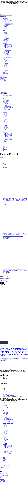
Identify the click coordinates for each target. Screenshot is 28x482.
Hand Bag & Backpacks (8, 54)
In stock (4, 164)
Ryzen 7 (7, 53)
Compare (4, 464)
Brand (4, 30)
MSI (6, 39)
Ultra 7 (6, 71)
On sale (4, 163)
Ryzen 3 (7, 51)
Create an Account (4, 475)
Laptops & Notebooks (7, 56)
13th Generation (8, 46)
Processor (5, 58)
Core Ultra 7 (7, 68)
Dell (6, 34)
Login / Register (6, 465)
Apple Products (6, 28)
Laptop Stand (8, 21)
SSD (6, 26)
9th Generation (8, 140)
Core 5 (6, 61)
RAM (6, 25)
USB (6, 27)
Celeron (6, 60)
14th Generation (8, 47)
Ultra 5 (6, 70)
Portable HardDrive (9, 24)
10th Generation (8, 139)
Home (1, 276)
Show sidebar (3, 280)
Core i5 (6, 64)
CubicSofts (13, 400)
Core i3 (6, 63)
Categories (2, 157)
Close (1, 158)
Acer (6, 32)
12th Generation (8, 45)
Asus (6, 33)
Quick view (2, 343)
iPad (6, 99)
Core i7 (6, 65)
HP (6, 35)
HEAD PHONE (8, 20)
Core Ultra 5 (7, 67)
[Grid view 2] (0, 283)
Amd (6, 59)
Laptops (7, 100)
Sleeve (4, 72)
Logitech (7, 38)
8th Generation (8, 50)
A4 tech (6, 31)
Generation (5, 43)
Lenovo (6, 37)
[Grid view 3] (2, 283)
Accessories (5, 18)
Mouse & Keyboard (9, 23)
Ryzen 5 (7, 52)
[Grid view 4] (3, 283)
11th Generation (8, 44)
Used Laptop (5, 73)
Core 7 (6, 119)
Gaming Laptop (6, 40)
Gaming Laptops (6, 41)
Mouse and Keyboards (7, 57)
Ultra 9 (6, 122)
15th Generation (8, 48)
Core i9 (6, 66)
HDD (6, 19)
